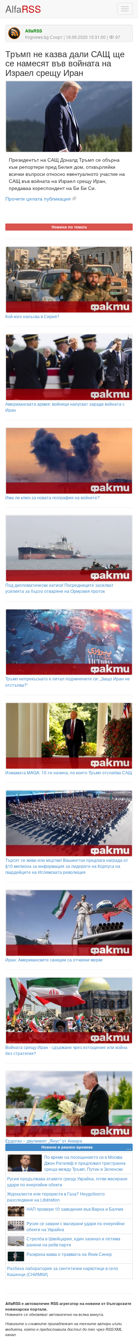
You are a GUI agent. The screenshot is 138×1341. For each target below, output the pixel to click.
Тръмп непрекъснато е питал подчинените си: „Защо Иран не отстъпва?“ (67, 681)
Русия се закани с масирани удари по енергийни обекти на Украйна (76, 1226)
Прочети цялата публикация (38, 198)
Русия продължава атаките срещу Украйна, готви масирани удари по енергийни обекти (67, 1181)
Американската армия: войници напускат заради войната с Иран (65, 407)
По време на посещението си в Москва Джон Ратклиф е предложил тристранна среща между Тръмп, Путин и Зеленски (85, 1163)
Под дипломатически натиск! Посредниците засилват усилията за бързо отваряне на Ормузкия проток (59, 588)
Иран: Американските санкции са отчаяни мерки (54, 959)
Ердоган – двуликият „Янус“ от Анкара (43, 1141)
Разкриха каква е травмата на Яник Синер (69, 1254)
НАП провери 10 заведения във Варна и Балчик (75, 1209)
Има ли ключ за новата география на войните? (52, 497)
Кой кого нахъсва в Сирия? (32, 316)
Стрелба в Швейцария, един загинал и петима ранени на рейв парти (73, 1241)
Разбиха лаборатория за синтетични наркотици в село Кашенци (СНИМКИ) (62, 1271)
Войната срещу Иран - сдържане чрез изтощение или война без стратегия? (66, 1050)
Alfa (23, 9)
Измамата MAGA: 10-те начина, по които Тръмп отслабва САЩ (68, 772)
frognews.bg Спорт (44, 37)
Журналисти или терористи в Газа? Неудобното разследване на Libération (56, 1197)
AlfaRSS (33, 31)
